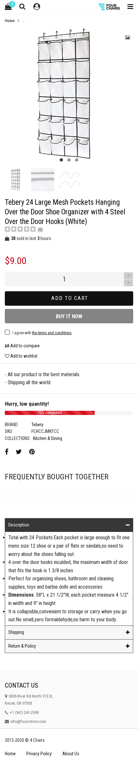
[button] (128, 282)
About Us (70, 753)
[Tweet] (19, 452)
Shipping (16, 632)
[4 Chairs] (109, 7)
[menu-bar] (128, 7)
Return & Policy (22, 646)
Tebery (37, 424)
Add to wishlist (23, 356)
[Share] (6, 452)
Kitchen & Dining (47, 438)
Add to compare (24, 345)
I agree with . (43, 333)
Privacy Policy (39, 753)
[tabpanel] (69, 96)
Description (18, 524)
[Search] (22, 6)
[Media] (127, 37)
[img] (20, 230)
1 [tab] (61, 159)
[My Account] (37, 7)
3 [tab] (76, 159)
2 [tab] (69, 159)
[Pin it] (32, 452)
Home (10, 753)
